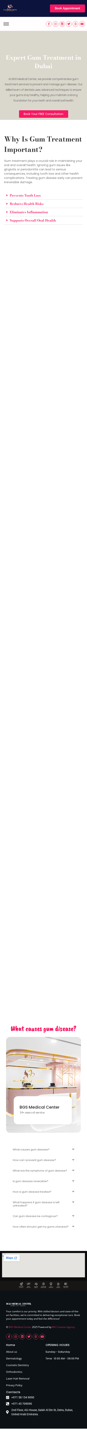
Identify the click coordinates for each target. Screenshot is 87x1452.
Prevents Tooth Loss (25, 195)
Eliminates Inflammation (29, 212)
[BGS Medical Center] (10, 8)
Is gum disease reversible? (30, 1181)
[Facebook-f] (49, 24)
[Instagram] (55, 24)
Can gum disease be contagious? (35, 1216)
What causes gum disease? (31, 1149)
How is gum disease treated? (32, 1192)
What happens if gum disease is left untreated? (36, 1203)
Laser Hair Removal (17, 1378)
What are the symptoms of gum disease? (40, 1171)
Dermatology (14, 1358)
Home (10, 1345)
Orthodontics (14, 1372)
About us (11, 1352)
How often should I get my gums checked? (41, 1227)
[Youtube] (82, 24)
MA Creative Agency (63, 1327)
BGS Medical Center (20, 1327)
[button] (43, 195)
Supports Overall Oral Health (33, 220)
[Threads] (75, 24)
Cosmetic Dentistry (17, 1365)
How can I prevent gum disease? (34, 1160)
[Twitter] (69, 24)
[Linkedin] (62, 24)
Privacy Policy (14, 1385)
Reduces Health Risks (27, 203)
